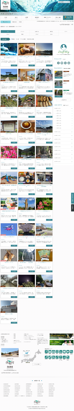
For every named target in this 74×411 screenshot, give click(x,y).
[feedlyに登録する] (68, 63)
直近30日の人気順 (30, 39)
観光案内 (53, 21)
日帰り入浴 (48, 21)
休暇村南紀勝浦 (12, 26)
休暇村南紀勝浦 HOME (41, 21)
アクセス (57, 21)
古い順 (17, 39)
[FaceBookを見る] (58, 63)
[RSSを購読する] (65, 63)
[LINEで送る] (62, 63)
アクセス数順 (23, 39)
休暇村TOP (3, 26)
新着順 (13, 39)
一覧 (7, 26)
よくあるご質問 (70, 21)
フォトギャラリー (64, 21)
